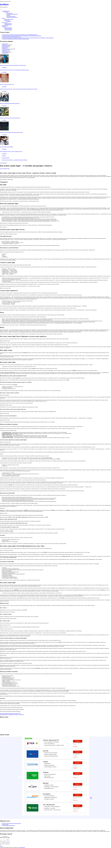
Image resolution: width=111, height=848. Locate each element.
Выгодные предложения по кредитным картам (11, 823)
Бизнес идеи (7, 20)
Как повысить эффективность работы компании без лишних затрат (15, 38)
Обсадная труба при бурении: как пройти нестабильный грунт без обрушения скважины (19, 34)
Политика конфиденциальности (8, 825)
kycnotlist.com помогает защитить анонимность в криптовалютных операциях (11, 132)
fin (0, 168)
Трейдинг (4, 26)
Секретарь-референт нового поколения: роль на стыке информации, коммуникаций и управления (21, 35)
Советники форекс (8, 29)
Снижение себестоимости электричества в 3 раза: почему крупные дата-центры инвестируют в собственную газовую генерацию (27, 37)
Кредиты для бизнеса (11, 16)
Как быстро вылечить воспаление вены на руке (11, 36)
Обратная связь (5, 824)
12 (3, 841)
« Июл (1, 846)
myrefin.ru (4, 4)
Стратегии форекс (8, 28)
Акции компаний (8, 23)
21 (6, 842)
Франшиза (9, 21)
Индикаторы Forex (8, 27)
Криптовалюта (5, 25)
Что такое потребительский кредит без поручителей (10, 713)
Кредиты (6, 12)
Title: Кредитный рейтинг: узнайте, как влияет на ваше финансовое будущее (11, 151)
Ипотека (8, 15)
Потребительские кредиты (12, 14)
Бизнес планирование (9, 19)
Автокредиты (9, 13)
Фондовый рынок (8, 24)
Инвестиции (4, 22)
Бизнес (3, 18)
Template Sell (22, 847)
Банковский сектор (6, 11)
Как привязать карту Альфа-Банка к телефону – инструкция (12, 714)
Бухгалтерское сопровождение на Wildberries (6, 146)
